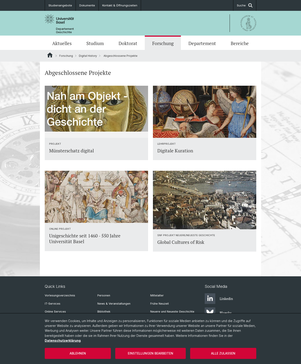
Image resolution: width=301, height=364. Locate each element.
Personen (103, 295)
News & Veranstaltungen (113, 303)
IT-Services (52, 303)
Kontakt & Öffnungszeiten (119, 5)
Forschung (163, 43)
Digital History (88, 55)
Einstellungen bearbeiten (150, 353)
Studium (95, 43)
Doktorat (128, 43)
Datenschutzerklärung (63, 340)
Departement (202, 43)
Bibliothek (103, 311)
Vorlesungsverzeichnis (60, 295)
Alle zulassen (223, 353)
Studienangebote (60, 5)
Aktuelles (62, 43)
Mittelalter (157, 295)
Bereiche (240, 43)
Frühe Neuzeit (159, 303)
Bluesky (226, 313)
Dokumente (87, 5)
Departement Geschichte (65, 30)
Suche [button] (241, 5)
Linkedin (226, 298)
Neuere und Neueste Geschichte (172, 311)
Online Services (55, 311)
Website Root (49, 55)
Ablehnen (78, 353)
